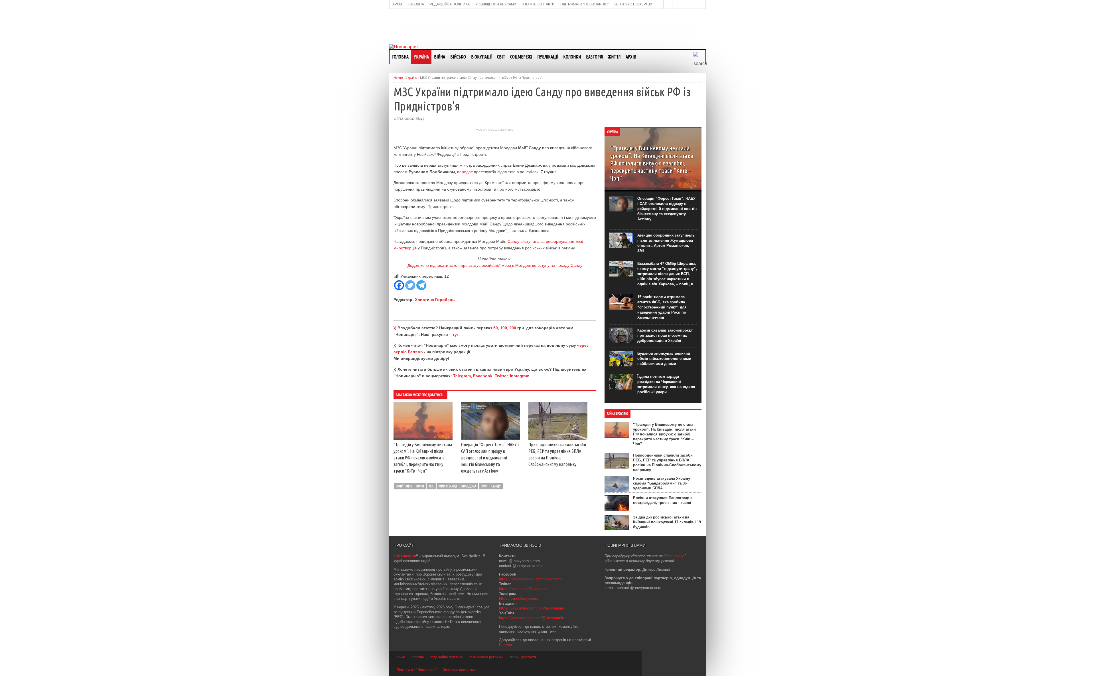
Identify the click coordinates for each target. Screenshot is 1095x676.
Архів (631, 56)
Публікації (547, 56)
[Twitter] (410, 285)
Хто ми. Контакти (522, 657)
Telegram (462, 376)
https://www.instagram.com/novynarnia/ (531, 608)
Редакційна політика (446, 657)
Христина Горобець (435, 299)
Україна (421, 56)
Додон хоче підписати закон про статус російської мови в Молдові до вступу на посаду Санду (494, 265)
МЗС (431, 486)
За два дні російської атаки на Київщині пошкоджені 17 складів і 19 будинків (667, 522)
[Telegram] (421, 285)
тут (456, 334)
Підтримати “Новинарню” (416, 670)
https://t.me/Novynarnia (518, 598)
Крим (420, 486)
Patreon (505, 645)
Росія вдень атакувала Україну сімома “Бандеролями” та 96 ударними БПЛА (661, 483)
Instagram (519, 376)
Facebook (482, 376)
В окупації (481, 56)
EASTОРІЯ (594, 56)
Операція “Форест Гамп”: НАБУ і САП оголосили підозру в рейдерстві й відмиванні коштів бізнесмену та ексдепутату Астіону (490, 457)
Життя (614, 56)
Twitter (501, 376)
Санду (496, 486)
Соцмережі (521, 56)
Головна (400, 56)
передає (465, 171)
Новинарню (674, 556)
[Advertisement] (547, 26)
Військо (458, 56)
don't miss (404, 486)
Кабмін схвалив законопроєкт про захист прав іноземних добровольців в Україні (665, 335)
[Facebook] (399, 285)
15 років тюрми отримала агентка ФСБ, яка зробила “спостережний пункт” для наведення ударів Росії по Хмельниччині (662, 307)
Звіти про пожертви (459, 670)
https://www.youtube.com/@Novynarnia (531, 618)
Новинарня (406, 556)
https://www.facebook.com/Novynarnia (530, 579)
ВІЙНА (439, 56)
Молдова (468, 486)
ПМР (484, 486)
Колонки (572, 56)
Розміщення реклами (486, 657)
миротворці (448, 486)
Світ (501, 56)
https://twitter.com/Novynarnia (523, 589)
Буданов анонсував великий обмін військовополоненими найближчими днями (664, 358)
